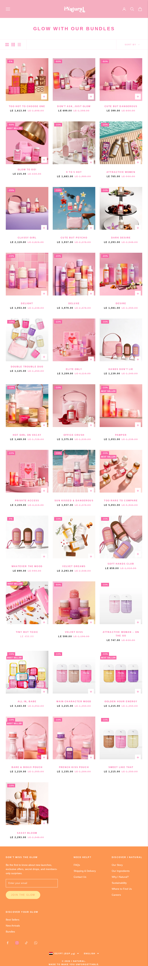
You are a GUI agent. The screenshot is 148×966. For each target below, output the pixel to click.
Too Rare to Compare (121, 500)
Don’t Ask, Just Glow (74, 106)
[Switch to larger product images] (7, 44)
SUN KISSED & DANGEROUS (74, 500)
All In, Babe (27, 701)
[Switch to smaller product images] (13, 44)
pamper (121, 435)
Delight (27, 303)
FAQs (77, 864)
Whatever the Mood (27, 566)
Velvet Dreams (74, 566)
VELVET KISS (74, 632)
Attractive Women (120, 172)
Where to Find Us (122, 888)
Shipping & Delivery (85, 870)
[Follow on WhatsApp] (36, 943)
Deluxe (74, 303)
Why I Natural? (120, 876)
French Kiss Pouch (74, 767)
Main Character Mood (73, 701)
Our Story (117, 864)
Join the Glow (23, 895)
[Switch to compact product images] (19, 44)
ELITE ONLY (74, 369)
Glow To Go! (27, 169)
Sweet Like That (120, 767)
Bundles (10, 931)
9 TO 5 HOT (74, 172)
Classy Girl (27, 237)
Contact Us (80, 876)
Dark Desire (121, 237)
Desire (121, 303)
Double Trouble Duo (27, 366)
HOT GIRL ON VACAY (27, 435)
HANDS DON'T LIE (120, 369)
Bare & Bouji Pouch (27, 767)
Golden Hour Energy (121, 701)
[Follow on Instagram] (17, 943)
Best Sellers (12, 919)
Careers (116, 894)
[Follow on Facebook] (7, 943)
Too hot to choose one (27, 106)
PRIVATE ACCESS (27, 500)
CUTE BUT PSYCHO (74, 237)
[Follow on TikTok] (26, 943)
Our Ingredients (121, 870)
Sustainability (119, 882)
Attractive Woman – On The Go (121, 634)
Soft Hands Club (121, 564)
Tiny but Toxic (27, 632)
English (89, 953)
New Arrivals (13, 925)
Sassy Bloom (27, 833)
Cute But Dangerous (121, 106)
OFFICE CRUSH (74, 435)
